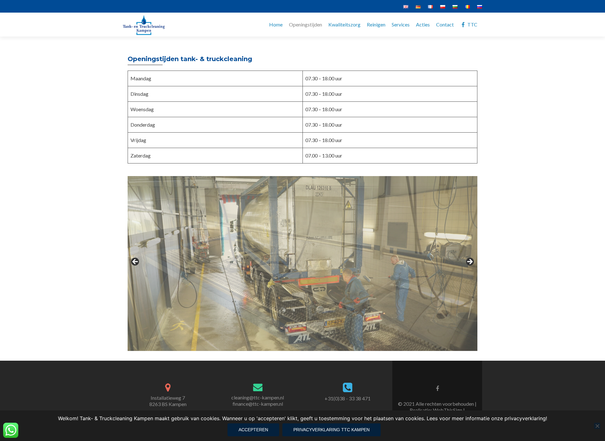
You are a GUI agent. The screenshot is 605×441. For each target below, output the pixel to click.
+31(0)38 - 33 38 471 (348, 398)
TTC (472, 24)
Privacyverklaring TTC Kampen (331, 429)
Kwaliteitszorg (344, 24)
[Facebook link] (437, 388)
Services (401, 24)
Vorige (135, 262)
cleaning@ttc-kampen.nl (257, 397)
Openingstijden (305, 24)
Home (276, 24)
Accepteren (253, 429)
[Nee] (597, 426)
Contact (445, 24)
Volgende (469, 262)
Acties (423, 24)
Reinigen (376, 24)
